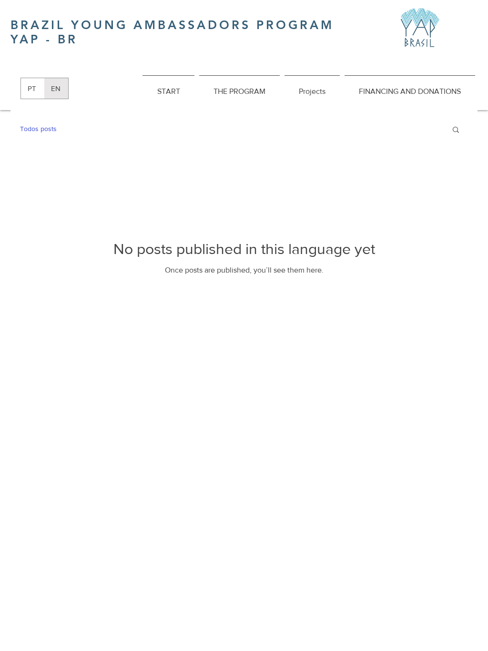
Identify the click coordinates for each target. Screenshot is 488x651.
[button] (455, 130)
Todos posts (38, 128)
